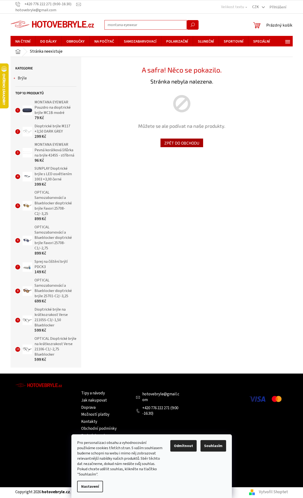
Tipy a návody (93, 393)
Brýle (22, 78)
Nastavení (90, 486)
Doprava (88, 407)
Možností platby (95, 414)
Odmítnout (183, 445)
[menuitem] (23, 41)
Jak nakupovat (94, 400)
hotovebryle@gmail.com (160, 397)
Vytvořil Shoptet (273, 492)
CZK (256, 7)
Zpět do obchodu (181, 142)
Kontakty (89, 422)
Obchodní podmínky (99, 428)
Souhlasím (213, 445)
